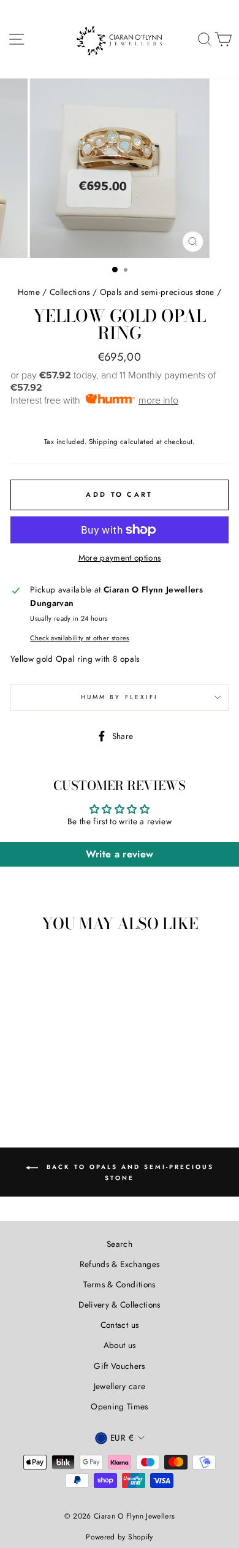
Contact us (119, 1325)
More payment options (119, 557)
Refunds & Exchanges (119, 1264)
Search (119, 1244)
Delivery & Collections (119, 1304)
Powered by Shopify (119, 1536)
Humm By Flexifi (119, 697)
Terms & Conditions (119, 1284)
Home (29, 292)
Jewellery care (120, 1386)
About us (120, 1345)
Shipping (103, 441)
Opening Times (119, 1406)
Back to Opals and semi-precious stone (128, 1172)
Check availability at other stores (79, 638)
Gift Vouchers (119, 1366)
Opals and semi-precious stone (157, 292)
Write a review (120, 854)
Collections (70, 292)
